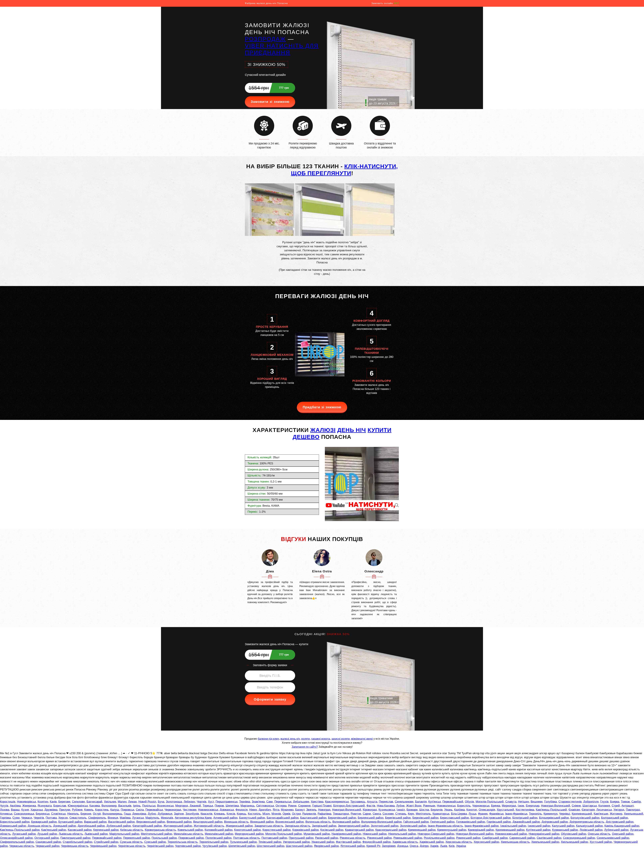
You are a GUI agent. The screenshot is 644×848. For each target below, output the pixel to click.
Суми (16, 817)
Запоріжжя (388, 845)
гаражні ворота (320, 738)
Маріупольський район (124, 833)
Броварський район (44, 821)
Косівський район (331, 829)
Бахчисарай (94, 801)
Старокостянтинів (570, 801)
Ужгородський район (296, 841)
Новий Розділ (147, 801)
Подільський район (164, 837)
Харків (434, 845)
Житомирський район (178, 825)
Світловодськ (265, 805)
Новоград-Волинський (555, 805)
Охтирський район (46, 837)
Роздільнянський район (439, 837)
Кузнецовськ (387, 809)
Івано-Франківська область (445, 825)
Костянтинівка (525, 809)
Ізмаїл (401, 809)
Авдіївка (15, 805)
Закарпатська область (268, 825)
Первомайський (452, 801)
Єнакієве (574, 809)
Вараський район (95, 821)
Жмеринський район (239, 825)
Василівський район (121, 821)
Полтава (51, 817)
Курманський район (565, 829)
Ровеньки (429, 805)
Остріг (97, 813)
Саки (269, 801)
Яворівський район (326, 845)
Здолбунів (192, 813)
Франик (483, 813)
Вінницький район (262, 821)
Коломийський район (218, 829)
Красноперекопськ (337, 801)
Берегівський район (398, 817)
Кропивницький (582, 813)
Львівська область (71, 833)
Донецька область (39, 825)
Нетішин (523, 801)
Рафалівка (324, 813)
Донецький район (64, 825)
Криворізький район (481, 829)
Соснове (388, 813)
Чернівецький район (103, 845)
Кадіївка (459, 809)
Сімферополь (97, 817)
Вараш (15, 809)
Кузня (25, 809)
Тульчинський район (243, 841)
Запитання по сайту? (305, 746)
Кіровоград (370, 809)
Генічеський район (442, 821)
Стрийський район (106, 841)
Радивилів (309, 813)
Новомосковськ (208, 809)
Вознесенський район (289, 821)
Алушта (372, 801)
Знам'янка (258, 801)
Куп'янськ (434, 801)
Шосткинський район (270, 845)
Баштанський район (313, 817)
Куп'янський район (538, 829)
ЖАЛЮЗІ (323, 430)
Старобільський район (77, 841)
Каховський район (80, 829)
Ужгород (618, 809)
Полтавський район (274, 837)
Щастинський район (299, 845)
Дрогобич (265, 809)
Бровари (412, 809)
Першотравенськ (226, 801)
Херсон (63, 817)
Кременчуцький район (451, 829)
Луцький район (47, 833)
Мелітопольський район (156, 833)
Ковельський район (190, 829)
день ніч (351, 430)
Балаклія (421, 801)
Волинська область (318, 821)
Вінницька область (236, 821)
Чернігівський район (160, 845)
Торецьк (208, 805)
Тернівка (244, 801)
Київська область (131, 829)
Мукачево (287, 809)
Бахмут (300, 809)
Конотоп (471, 809)
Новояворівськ (26, 801)
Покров (219, 805)
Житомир (616, 813)
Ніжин (253, 809)
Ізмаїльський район (513, 825)
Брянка (495, 805)
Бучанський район (70, 821)
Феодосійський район (376, 841)
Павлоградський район (75, 837)
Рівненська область (352, 837)
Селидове (78, 801)
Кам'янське (601, 813)
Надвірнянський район (346, 833)
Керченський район (106, 829)
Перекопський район (136, 837)
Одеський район (622, 833)
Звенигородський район (353, 825)
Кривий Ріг (373, 845)
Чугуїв (4, 805)
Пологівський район (218, 837)
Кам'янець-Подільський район (20, 829)
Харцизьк (37, 809)
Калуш (114, 809)
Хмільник (110, 801)
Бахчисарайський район (283, 817)
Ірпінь (137, 805)
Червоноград (173, 809)
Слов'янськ (58, 813)
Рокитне (356, 813)
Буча (161, 801)
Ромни (292, 805)
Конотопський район (247, 829)
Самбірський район (495, 837)
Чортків (201, 801)
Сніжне (576, 805)
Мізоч (266, 813)
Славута (510, 801)
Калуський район (563, 825)
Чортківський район (188, 845)
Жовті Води (413, 805)
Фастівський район (348, 841)
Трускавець (357, 801)
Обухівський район (573, 833)
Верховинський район (150, 821)
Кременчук (550, 813)
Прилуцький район (301, 837)
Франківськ (496, 813)
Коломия (604, 805)
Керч (411, 813)
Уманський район (322, 841)
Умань (448, 809)
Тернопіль (535, 813)
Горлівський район (499, 821)
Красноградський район (390, 829)
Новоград (324, 809)
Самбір (636, 801)
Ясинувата (45, 805)
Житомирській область (209, 825)
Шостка (424, 809)
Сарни (367, 813)
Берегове (64, 801)
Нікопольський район (402, 833)
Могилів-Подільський (490, 801)
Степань (400, 813)
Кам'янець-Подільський (551, 809)
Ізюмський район (539, 825)
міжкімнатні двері (362, 738)
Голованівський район (470, 821)
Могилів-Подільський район (283, 833)
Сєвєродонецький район (579, 837)
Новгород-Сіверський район (436, 833)
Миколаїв (167, 817)
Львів (443, 845)
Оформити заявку (270, 699)
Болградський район (614, 817)
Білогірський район (524, 817)
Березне (85, 813)
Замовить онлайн (385, 3)
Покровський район (191, 837)
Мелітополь (423, 813)
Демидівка (139, 813)
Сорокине (304, 805)
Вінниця (113, 817)
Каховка (94, 805)
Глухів (604, 801)
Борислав (59, 805)
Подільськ (148, 805)
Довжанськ (227, 809)
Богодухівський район (585, 817)
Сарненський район (522, 837)
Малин (122, 801)
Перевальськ (282, 801)
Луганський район (24, 833)
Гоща (127, 813)
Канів (53, 801)
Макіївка (125, 817)
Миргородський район (249, 833)
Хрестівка (317, 801)
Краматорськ (441, 813)
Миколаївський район (219, 833)
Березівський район (425, 817)
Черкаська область (21, 845)
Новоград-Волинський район (474, 833)
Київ (451, 845)
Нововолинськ (446, 805)
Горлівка (5, 817)
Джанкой (195, 805)
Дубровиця (165, 813)
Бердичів (437, 809)
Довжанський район (13, 825)
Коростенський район (276, 829)
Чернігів (39, 817)
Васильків (124, 805)
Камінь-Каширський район (621, 825)
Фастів (370, 805)
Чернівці (564, 813)
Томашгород (341, 813)
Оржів (286, 813)
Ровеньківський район (407, 837)
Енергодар (532, 805)
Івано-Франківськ (516, 813)
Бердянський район (370, 817)
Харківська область (405, 841)
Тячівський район (269, 841)
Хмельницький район (545, 841)
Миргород (181, 805)
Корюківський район (305, 829)
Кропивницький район (510, 829)
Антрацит (628, 805)
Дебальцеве (301, 801)
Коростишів (7, 801)
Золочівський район (413, 825)
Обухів (469, 801)
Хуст (211, 801)
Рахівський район (326, 837)
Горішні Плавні (322, 805)
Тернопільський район (213, 841)
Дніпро (424, 845)
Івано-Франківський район (482, 825)
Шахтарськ (589, 805)
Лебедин (189, 801)
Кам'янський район (53, 829)
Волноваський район (346, 821)
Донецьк (402, 845)
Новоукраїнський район (544, 833)
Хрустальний (505, 809)
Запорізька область (297, 825)
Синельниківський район (613, 837)
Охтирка (281, 805)
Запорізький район (324, 825)
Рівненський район (379, 837)
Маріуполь (152, 817)
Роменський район (468, 837)
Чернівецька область (74, 845)
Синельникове (404, 801)
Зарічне (179, 813)
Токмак (625, 801)
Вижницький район (179, 821)
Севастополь (78, 817)
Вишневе (537, 801)
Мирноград (509, 805)
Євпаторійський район (147, 825)
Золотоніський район (384, 825)
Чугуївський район (214, 845)
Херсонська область (458, 841)
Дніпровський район (555, 821)
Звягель (311, 809)
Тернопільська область (183, 841)
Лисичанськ (604, 809)
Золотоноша (174, 801)
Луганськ (138, 817)
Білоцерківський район (554, 817)
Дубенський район (118, 825)
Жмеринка (29, 805)
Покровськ (127, 809)
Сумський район (155, 841)
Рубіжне (77, 809)
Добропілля (591, 801)
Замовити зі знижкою (270, 102)
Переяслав (386, 801)
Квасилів (206, 813)
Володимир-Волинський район (381, 821)
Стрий (616, 805)
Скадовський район (48, 841)
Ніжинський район (375, 833)
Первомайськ (154, 809)
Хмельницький (633, 813)
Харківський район (431, 841)
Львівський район (96, 833)
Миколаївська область (188, 833)
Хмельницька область (515, 841)
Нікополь (73, 813)
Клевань (219, 813)
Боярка (614, 801)
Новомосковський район (511, 833)
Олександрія (487, 809)
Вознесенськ (165, 805)
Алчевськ (6, 813)
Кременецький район (422, 829)
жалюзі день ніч (290, 738)
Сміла (140, 809)
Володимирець (112, 813)
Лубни (400, 805)
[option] (270, 576)
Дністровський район (619, 821)
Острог (296, 813)
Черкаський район (47, 845)
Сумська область (131, 841)
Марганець (247, 805)
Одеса (414, 845)
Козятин (43, 801)
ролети (305, 738)
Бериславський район (454, 817)
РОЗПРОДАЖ (265, 39)
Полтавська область (246, 837)
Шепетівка (232, 805)
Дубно (152, 813)
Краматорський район (359, 829)
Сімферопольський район (17, 841)
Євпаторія (588, 809)
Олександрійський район (16, 837)
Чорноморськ (480, 805)
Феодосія (241, 809)
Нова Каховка (386, 805)
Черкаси (26, 817)
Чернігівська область (131, 845)
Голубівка (550, 801)
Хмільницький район (574, 841)
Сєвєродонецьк (24, 813)
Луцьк (472, 813)
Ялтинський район (352, 845)
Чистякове (189, 809)
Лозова (4, 809)
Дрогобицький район (91, 825)
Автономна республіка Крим (193, 817)
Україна (461, 845)
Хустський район (601, 841)
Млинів (276, 813)
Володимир (109, 805)
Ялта (276, 809)
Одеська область (599, 833)
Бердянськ (42, 813)
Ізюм (521, 805)
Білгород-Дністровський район (491, 817)
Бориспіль (464, 805)
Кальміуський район (589, 825)
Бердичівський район (342, 817)
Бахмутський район (252, 817)
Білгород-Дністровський (349, 805)
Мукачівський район (317, 833)
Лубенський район (616, 829)
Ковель (88, 809)
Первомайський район (106, 837)
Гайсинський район (416, 821)
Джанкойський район (526, 821)
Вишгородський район (207, 821)
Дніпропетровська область (587, 821)
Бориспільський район (15, 821)
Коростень (102, 809)
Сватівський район (549, 837)
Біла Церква (459, 813)
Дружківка (50, 809)
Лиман (132, 801)
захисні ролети (340, 738)
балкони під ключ (268, 738)
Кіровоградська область (160, 829)
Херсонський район (486, 841)
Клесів (231, 813)
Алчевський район (225, 817)
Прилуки (64, 809)
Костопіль (254, 813)
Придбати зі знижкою (322, 407)
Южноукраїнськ (78, 805)
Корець (241, 813)
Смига (377, 813)
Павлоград (633, 809)
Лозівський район (591, 829)
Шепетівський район (241, 845)
